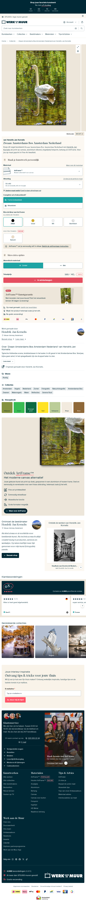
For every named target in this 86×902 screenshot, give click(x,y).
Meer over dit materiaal (74, 165)
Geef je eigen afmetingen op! (23, 191)
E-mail (23, 742)
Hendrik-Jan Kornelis (16, 140)
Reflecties (36, 392)
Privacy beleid (68, 886)
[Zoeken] (81, 28)
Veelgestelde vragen (15, 749)
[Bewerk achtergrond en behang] (78, 51)
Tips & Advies (64, 34)
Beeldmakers (35, 34)
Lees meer (19, 339)
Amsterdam (7, 389)
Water (26, 392)
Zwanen (6, 392)
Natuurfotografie (58, 389)
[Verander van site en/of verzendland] (82, 16)
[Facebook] (19, 859)
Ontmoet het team (55, 763)
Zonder (24, 265)
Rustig (5, 377)
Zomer (36, 389)
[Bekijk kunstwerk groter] (78, 47)
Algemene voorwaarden (21, 886)
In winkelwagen (44, 280)
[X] (23, 859)
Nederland (27, 389)
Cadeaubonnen (13, 766)
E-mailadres (10, 689)
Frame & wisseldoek (15, 200)
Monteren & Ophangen (16, 762)
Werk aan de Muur (13, 818)
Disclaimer (35, 886)
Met (64, 265)
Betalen (10, 756)
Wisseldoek (12, 206)
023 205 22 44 (34, 738)
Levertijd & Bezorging (15, 759)
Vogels (17, 389)
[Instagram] (12, 859)
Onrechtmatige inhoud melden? (51, 886)
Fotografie (46, 389)
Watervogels (17, 392)
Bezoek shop (7, 339)
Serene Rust (47, 392)
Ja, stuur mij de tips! (15, 700)
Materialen (49, 34)
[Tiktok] (27, 859)
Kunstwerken (7, 34)
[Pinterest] (16, 859)
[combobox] (38, 28)
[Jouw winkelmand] (82, 22)
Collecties (21, 34)
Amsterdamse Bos (75, 389)
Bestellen (10, 752)
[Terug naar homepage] (14, 22)
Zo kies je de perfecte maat (73, 179)
